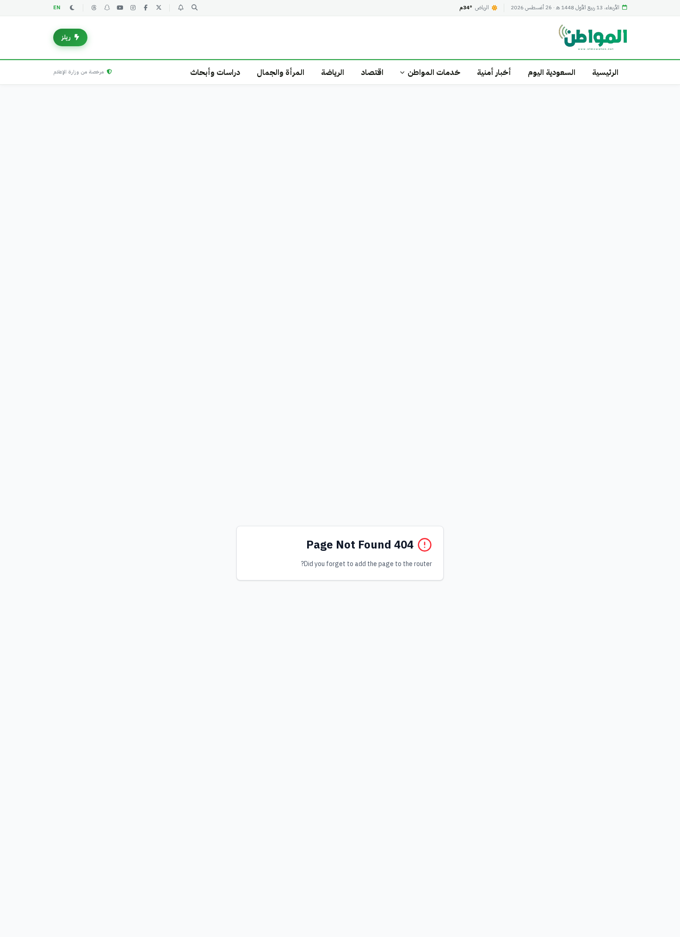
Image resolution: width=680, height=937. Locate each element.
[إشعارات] (180, 8)
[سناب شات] (107, 8)
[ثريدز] (94, 8)
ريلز (66, 37)
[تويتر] (159, 8)
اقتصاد (372, 72)
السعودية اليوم (551, 72)
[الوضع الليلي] (72, 8)
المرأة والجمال (280, 72)
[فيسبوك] (146, 8)
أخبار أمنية (494, 72)
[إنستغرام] (133, 8)
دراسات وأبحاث (215, 72)
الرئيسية (605, 72)
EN (57, 8)
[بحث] (194, 8)
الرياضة (332, 72)
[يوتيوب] (120, 8)
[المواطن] (593, 37)
